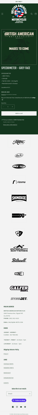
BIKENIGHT (7, 373)
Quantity (3, 103)
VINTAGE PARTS (8, 364)
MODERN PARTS (9, 368)
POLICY (6, 354)
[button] (2, 14)
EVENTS (6, 383)
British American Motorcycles (21, 414)
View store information (10, 124)
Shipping (3, 94)
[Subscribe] (29, 394)
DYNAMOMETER (8, 378)
